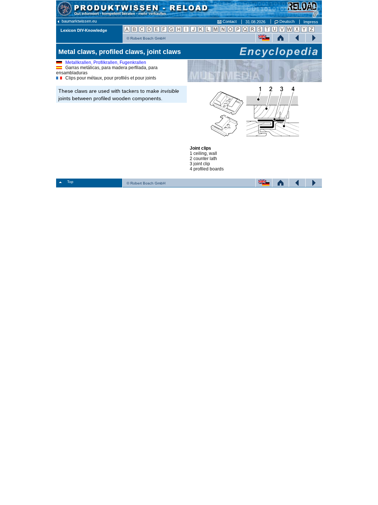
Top (70, 182)
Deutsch (286, 21)
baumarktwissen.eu (79, 21)
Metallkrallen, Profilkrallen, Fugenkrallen (105, 62)
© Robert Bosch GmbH (146, 38)
